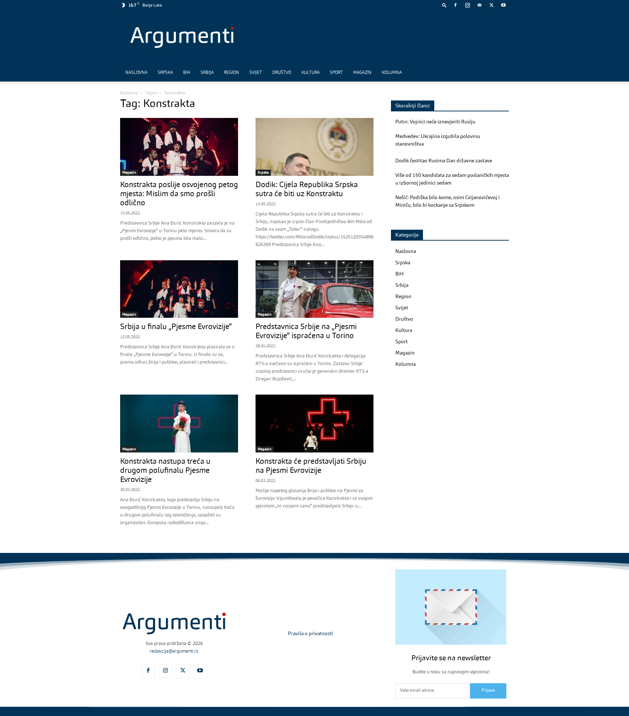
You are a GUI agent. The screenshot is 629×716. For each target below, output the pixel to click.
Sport (336, 73)
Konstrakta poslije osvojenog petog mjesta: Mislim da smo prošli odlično (179, 194)
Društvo (281, 73)
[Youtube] (503, 5)
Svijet (255, 73)
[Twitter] (491, 5)
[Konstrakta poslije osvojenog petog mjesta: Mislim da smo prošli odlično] (179, 147)
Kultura (310, 73)
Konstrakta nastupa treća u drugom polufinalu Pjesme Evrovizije (165, 471)
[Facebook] (455, 5)
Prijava (488, 690)
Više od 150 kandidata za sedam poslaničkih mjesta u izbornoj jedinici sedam (452, 179)
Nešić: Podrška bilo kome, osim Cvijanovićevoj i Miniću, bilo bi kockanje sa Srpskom (447, 201)
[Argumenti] (174, 623)
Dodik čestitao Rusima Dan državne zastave (443, 160)
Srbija (207, 73)
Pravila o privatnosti (310, 633)
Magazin (362, 73)
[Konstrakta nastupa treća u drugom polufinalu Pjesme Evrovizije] (179, 423)
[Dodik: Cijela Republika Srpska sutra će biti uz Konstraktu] (314, 147)
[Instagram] (467, 5)
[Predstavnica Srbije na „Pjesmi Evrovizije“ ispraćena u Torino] (314, 289)
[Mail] (479, 5)
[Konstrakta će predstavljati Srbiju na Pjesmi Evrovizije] (314, 423)
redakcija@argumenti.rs (174, 651)
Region (231, 73)
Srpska (165, 73)
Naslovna (136, 73)
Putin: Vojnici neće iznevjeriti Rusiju (435, 121)
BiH (186, 73)
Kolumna (392, 73)
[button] (444, 5)
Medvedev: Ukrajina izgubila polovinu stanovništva (437, 140)
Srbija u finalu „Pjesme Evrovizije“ (176, 327)
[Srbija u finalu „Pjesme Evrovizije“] (179, 289)
